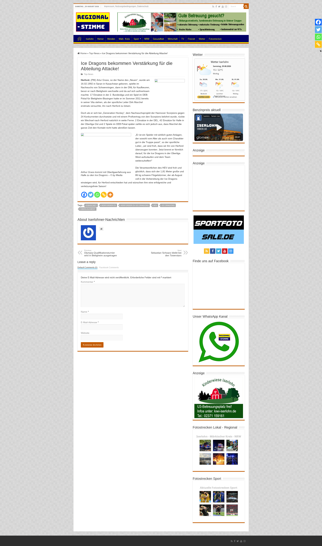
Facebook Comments (109, 267)
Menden (111, 39)
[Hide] (320, 51)
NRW (146, 39)
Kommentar (88, 281)
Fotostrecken (215, 39)
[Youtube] (222, 7)
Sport (136, 39)
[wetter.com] (203, 97)
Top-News (94, 53)
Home (79, 38)
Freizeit (191, 39)
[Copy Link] (104, 195)
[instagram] (226, 7)
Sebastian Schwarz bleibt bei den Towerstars (166, 253)
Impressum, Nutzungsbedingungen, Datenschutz (126, 6)
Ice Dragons (168, 205)
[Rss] (213, 7)
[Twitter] (219, 7)
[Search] (246, 6)
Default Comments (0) (87, 267)
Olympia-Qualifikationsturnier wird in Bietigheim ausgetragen (100, 253)
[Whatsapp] (97, 195)
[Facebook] (216, 7)
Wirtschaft (173, 39)
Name (85, 311)
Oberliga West (87, 209)
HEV (155, 205)
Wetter (202, 39)
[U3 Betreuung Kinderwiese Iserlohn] (181, 22)
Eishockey (91, 205)
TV (182, 39)
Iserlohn (90, 39)
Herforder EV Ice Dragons (135, 205)
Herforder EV (108, 205)
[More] (110, 195)
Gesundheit (158, 39)
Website (85, 333)
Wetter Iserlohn (220, 62)
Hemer (100, 39)
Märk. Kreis (124, 39)
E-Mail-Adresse (90, 322)
